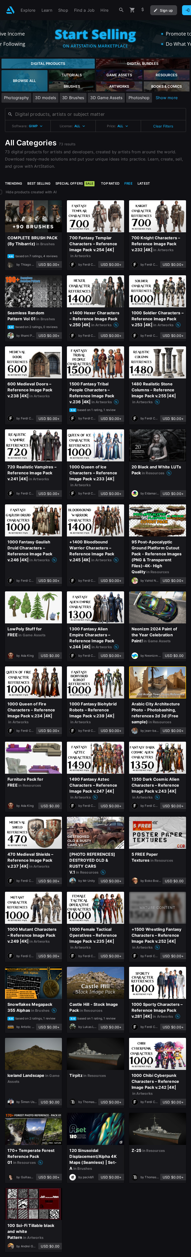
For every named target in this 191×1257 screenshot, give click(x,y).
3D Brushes (73, 97)
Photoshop (139, 97)
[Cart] (132, 10)
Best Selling (39, 183)
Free (128, 183)
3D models (45, 97)
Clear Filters (163, 126)
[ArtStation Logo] (10, 10)
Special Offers (74, 183)
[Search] (121, 10)
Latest (144, 183)
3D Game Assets (106, 97)
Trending (13, 183)
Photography (16, 97)
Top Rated (110, 183)
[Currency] (142, 10)
